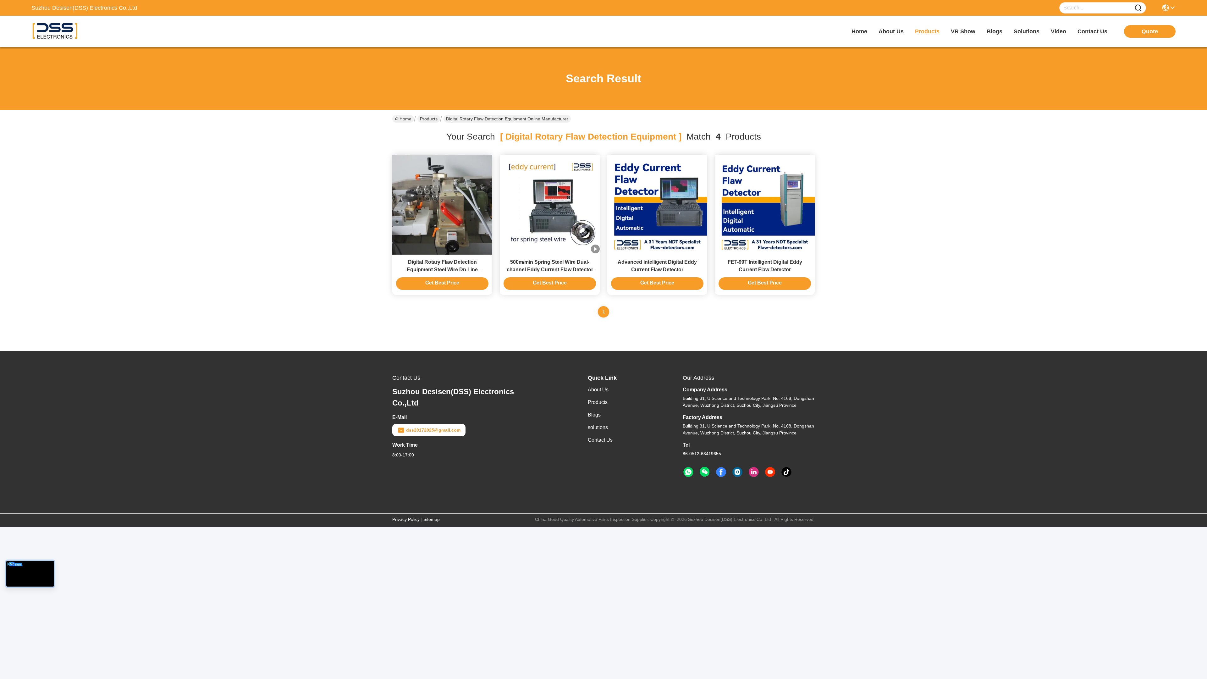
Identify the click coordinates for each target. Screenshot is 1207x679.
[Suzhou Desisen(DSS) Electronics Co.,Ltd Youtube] (770, 472)
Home (859, 31)
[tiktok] (786, 472)
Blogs (594, 414)
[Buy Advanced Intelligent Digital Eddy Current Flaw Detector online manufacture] (657, 204)
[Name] (1138, 8)
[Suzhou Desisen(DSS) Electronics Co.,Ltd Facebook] (721, 472)
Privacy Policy (406, 519)
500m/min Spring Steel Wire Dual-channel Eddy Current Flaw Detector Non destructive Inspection (550, 269)
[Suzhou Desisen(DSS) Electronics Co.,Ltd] (66, 31)
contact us (1092, 31)
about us (891, 31)
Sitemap (431, 519)
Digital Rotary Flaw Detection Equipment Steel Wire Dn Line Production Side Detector (442, 269)
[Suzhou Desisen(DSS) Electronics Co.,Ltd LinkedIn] (753, 472)
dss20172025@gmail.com (433, 430)
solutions (1026, 31)
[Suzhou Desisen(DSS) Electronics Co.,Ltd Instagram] (737, 472)
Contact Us (600, 440)
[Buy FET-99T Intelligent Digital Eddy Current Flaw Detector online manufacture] (765, 204)
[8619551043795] (688, 472)
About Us (598, 389)
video (1058, 31)
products (927, 31)
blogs (994, 31)
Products (429, 118)
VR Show (963, 31)
